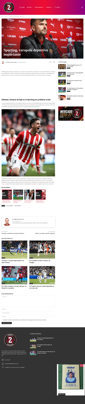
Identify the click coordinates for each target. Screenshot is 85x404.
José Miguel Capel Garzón (11, 62)
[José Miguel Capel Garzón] (3, 62)
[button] (82, 7)
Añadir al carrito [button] (62, 394)
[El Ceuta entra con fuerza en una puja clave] (62, 82)
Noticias (11, 46)
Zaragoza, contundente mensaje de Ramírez (13, 233)
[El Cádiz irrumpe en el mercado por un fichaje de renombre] (14, 275)
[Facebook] (22, 67)
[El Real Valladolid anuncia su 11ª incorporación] (62, 66)
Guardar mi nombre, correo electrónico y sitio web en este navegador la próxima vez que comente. (24, 319)
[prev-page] (59, 102)
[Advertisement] (28, 87)
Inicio (3, 16)
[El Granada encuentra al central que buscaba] (62, 97)
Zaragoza (3, 183)
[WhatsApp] (34, 67)
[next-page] (61, 102)
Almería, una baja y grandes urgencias (45, 233)
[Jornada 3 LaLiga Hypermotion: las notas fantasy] (14, 250)
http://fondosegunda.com (16, 221)
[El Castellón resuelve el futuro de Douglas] (42, 250)
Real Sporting (18, 205)
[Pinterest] (30, 67)
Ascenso (6, 16)
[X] (26, 67)
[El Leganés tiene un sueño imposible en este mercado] (42, 275)
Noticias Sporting (9, 205)
